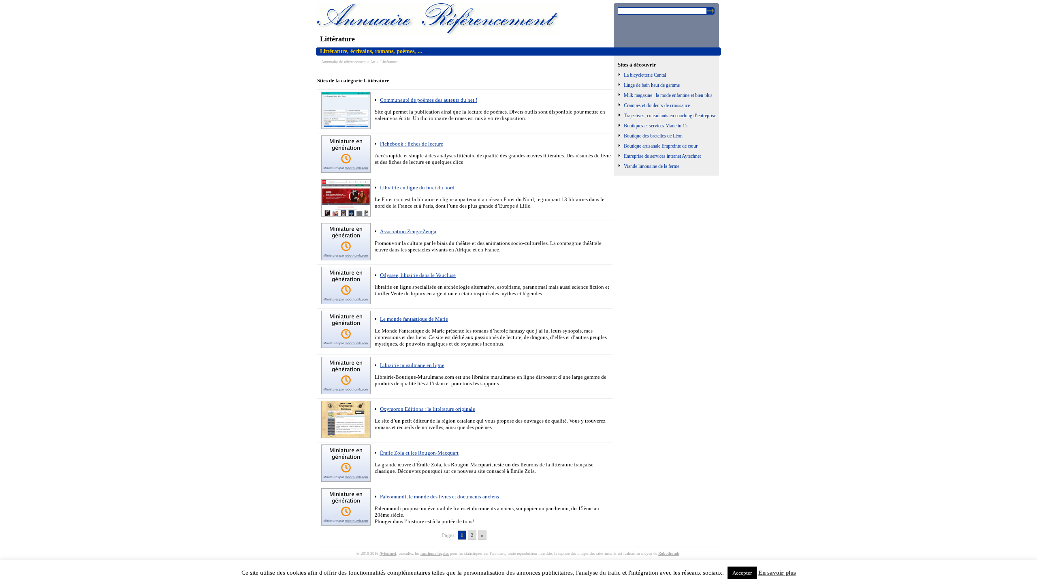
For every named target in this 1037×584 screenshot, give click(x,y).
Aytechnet (388, 553)
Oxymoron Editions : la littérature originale (427, 409)
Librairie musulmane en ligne (412, 365)
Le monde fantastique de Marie (414, 319)
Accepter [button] (742, 573)
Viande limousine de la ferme (651, 166)
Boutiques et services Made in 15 (655, 126)
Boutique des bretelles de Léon (653, 136)
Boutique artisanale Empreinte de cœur (661, 146)
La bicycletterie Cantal (645, 75)
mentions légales (434, 553)
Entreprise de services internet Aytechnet (662, 156)
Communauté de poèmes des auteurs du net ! (428, 100)
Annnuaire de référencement (343, 62)
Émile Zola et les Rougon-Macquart (419, 453)
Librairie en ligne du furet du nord (417, 188)
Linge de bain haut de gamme (652, 85)
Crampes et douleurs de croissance (657, 105)
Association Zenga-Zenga (408, 231)
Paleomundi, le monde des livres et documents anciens (439, 497)
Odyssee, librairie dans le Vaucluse (418, 275)
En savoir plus (777, 572)
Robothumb (668, 553)
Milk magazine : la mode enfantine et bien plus (668, 95)
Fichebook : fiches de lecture (411, 144)
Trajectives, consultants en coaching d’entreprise (670, 115)
